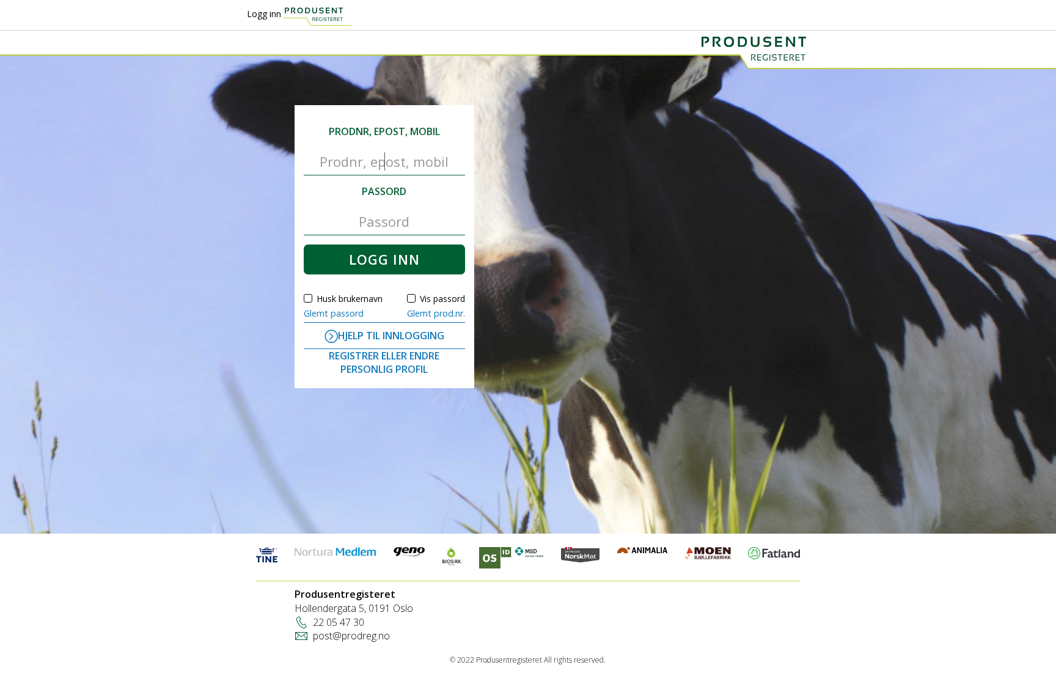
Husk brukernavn (350, 298)
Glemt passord (334, 313)
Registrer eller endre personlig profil (384, 362)
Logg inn (264, 14)
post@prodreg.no (351, 635)
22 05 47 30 (338, 622)
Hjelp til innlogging (391, 335)
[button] (384, 259)
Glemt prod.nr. (436, 313)
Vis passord (442, 298)
